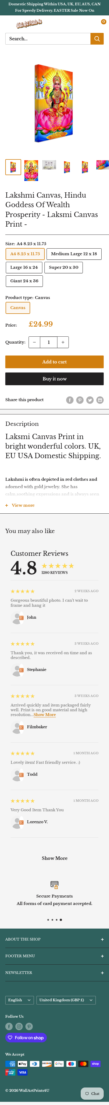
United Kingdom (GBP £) (61, 1000)
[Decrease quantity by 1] (34, 342)
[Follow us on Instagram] (19, 1026)
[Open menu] (8, 24)
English (15, 1000)
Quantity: (15, 342)
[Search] (97, 39)
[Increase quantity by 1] (63, 342)
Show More (45, 714)
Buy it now (55, 379)
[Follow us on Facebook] (9, 1026)
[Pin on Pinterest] (80, 400)
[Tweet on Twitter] (90, 400)
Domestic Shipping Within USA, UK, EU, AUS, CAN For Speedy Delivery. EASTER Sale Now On (54, 7)
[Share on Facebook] (70, 400)
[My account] (88, 24)
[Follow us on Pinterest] (29, 1026)
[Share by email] (100, 400)
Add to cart (54, 362)
